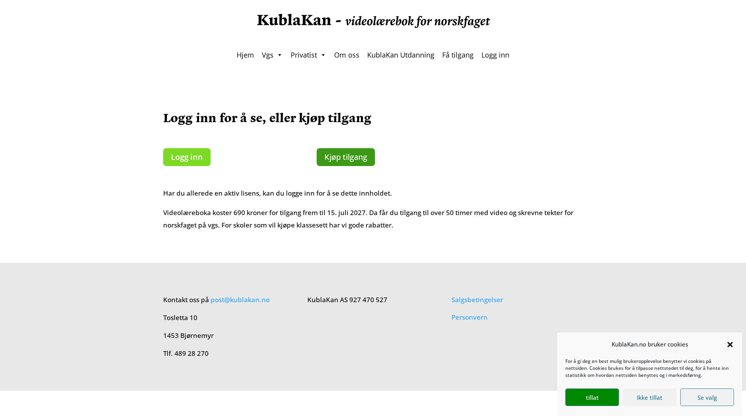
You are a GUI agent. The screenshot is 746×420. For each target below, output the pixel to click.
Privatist (304, 55)
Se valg (707, 397)
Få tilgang (458, 55)
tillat (592, 397)
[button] (730, 344)
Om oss (346, 55)
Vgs (268, 55)
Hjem (245, 55)
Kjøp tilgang (345, 157)
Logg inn (495, 55)
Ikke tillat (649, 397)
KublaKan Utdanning (400, 55)
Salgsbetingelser (477, 299)
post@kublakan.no (240, 299)
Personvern (469, 317)
